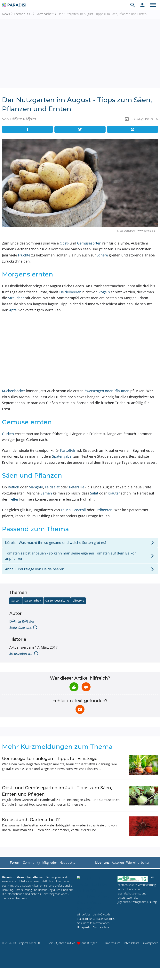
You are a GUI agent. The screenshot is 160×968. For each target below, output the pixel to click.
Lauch (66, 509)
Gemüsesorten (89, 243)
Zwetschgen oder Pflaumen (106, 390)
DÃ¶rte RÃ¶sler (22, 621)
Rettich (13, 487)
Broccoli (79, 509)
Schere (102, 255)
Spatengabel (62, 456)
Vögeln (104, 292)
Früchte (24, 255)
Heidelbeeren (70, 292)
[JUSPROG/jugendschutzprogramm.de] (132, 879)
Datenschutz (131, 943)
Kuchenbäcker (13, 390)
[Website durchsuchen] (133, 5)
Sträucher (16, 297)
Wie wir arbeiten (138, 862)
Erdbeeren (103, 509)
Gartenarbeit (44, 14)
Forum (15, 862)
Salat (94, 493)
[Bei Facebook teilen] (27, 129)
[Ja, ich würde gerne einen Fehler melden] (80, 709)
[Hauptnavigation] (153, 5)
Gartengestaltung (57, 600)
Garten (15, 600)
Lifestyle (78, 600)
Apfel (13, 310)
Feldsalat (52, 487)
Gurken (8, 433)
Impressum (112, 943)
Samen (46, 493)
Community (31, 862)
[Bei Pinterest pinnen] (132, 129)
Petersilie (76, 487)
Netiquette (67, 862)
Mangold (36, 487)
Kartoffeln (68, 450)
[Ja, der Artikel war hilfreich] (73, 686)
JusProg (152, 902)
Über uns (102, 862)
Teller (13, 499)
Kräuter (114, 493)
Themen (19, 14)
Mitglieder (49, 862)
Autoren (118, 862)
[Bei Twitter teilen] (79, 129)
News (6, 14)
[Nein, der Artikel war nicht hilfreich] (86, 686)
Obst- (64, 243)
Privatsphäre (149, 943)
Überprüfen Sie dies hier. (93, 927)
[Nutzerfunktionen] (142, 5)
